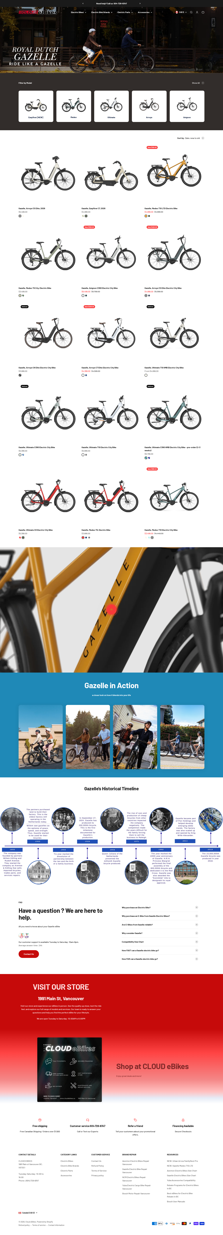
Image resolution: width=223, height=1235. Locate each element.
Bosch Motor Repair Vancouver (136, 1193)
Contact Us (29, 954)
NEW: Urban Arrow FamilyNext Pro (182, 1161)
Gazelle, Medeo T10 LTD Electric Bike (161, 208)
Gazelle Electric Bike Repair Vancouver (134, 1171)
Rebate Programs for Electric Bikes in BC (183, 1187)
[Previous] (82, 3)
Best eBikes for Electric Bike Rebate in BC (180, 1195)
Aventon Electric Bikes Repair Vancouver (135, 1163)
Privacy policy (97, 1175)
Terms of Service (99, 1170)
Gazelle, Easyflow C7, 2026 (93, 208)
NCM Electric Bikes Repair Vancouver (134, 1179)
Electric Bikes (77, 12)
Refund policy (24, 1225)
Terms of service (39, 1225)
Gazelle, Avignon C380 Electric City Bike (100, 288)
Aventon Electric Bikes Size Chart (182, 1170)
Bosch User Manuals (176, 1201)
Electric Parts (124, 12)
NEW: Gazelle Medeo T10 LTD (180, 1165)
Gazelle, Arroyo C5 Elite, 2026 (32, 208)
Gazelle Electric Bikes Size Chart (181, 1175)
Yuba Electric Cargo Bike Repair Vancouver (136, 1187)
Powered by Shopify (45, 1222)
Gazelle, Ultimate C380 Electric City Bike (37, 447)
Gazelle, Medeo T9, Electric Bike (96, 530)
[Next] (140, 3)
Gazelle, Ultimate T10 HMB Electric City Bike (164, 367)
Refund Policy (97, 1165)
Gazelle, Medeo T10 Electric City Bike (161, 530)
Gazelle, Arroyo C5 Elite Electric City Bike (163, 288)
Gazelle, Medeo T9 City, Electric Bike (35, 288)
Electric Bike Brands (100, 12)
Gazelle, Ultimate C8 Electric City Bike (36, 530)
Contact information (56, 1225)
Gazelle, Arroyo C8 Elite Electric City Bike (37, 367)
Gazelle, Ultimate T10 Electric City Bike (99, 447)
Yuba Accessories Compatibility (181, 1180)
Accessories (143, 12)
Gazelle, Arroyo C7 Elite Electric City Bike (100, 367)
